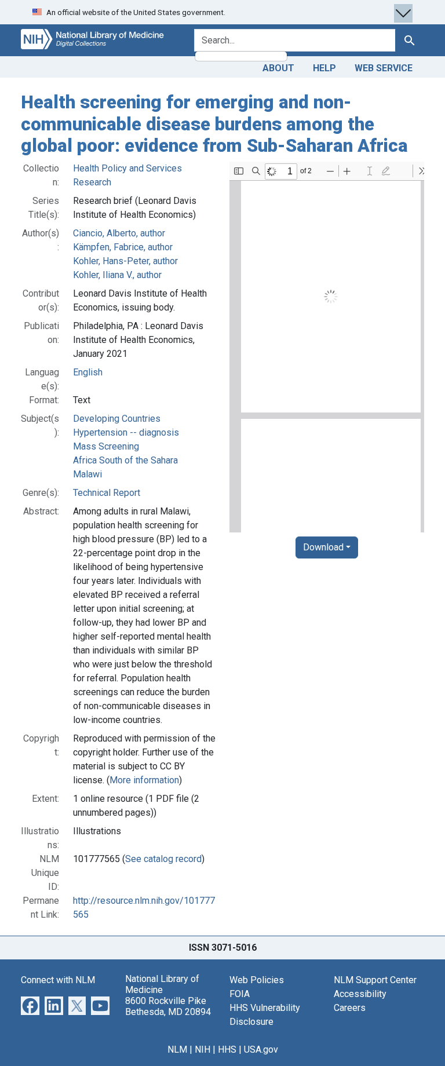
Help (324, 68)
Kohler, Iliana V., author (117, 274)
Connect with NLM (58, 979)
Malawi (87, 474)
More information (144, 780)
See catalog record (163, 858)
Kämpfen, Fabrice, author (123, 247)
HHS (227, 1049)
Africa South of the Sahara (125, 460)
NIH (202, 1049)
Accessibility (360, 993)
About (278, 68)
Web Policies (256, 979)
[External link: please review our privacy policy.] (30, 1004)
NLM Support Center (375, 979)
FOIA (239, 993)
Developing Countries (117, 418)
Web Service (384, 68)
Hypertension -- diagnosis (126, 432)
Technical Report (106, 492)
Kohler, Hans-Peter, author (125, 260)
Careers (350, 1007)
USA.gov (261, 1049)
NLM (177, 1049)
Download (323, 547)
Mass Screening (106, 446)
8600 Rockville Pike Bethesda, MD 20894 (168, 1006)
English (88, 372)
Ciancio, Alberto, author (119, 233)
